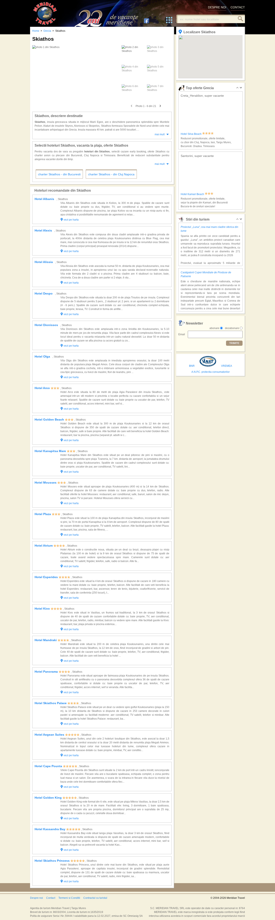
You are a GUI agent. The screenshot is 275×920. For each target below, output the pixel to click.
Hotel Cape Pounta (48, 766)
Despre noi (36, 897)
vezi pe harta (71, 219)
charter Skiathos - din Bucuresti (59, 174)
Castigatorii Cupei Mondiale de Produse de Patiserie (206, 274)
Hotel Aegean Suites (49, 734)
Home (35, 30)
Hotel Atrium (44, 545)
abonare (214, 328)
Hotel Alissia (44, 262)
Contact (50, 897)
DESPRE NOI (217, 7)
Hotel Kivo (42, 608)
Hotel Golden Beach (49, 419)
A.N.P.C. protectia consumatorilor (210, 371)
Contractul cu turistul (95, 897)
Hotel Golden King (48, 797)
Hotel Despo (44, 293)
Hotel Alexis (43, 230)
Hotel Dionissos (46, 325)
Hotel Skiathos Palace (51, 703)
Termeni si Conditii (69, 897)
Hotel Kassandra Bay (50, 829)
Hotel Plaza (43, 514)
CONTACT (238, 7)
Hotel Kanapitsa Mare (50, 451)
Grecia (47, 30)
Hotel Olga (42, 356)
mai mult (160, 134)
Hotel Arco (42, 388)
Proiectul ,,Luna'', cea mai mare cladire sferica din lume (209, 228)
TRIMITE (234, 343)
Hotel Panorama (46, 671)
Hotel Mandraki (46, 640)
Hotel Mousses (46, 482)
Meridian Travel (45, 13)
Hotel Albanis (44, 199)
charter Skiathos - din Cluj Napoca (111, 174)
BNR (192, 365)
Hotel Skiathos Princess (52, 860)
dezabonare (232, 328)
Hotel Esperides (46, 577)
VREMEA (226, 365)
